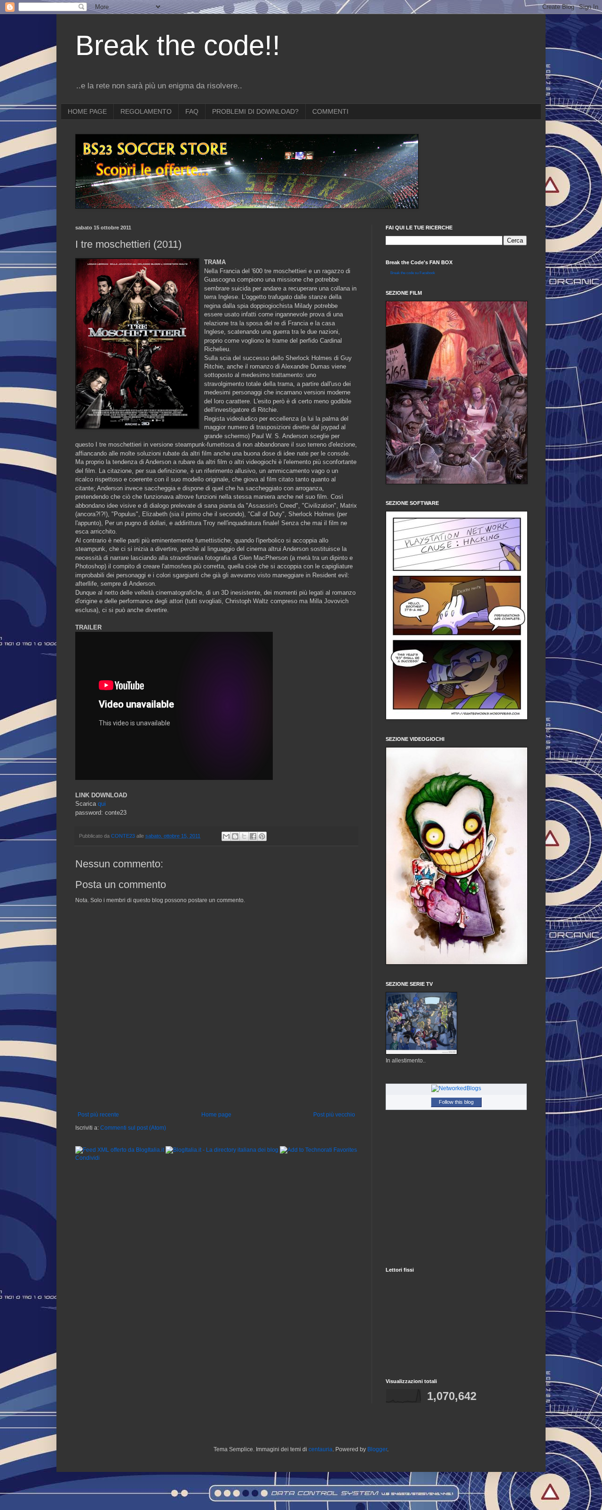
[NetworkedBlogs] (456, 1088)
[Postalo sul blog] (235, 836)
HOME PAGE (87, 111)
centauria (321, 1449)
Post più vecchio (334, 1114)
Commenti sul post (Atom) (133, 1128)
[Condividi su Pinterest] (262, 836)
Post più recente (98, 1114)
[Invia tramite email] (226, 836)
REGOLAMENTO (146, 111)
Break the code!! (177, 45)
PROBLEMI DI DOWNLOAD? (255, 111)
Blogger (377, 1449)
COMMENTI (330, 111)
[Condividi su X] (244, 836)
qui (102, 803)
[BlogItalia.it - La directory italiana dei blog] (222, 1150)
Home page (216, 1114)
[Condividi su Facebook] (253, 836)
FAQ (191, 111)
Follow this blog (456, 1102)
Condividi (87, 1158)
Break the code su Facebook (412, 273)
